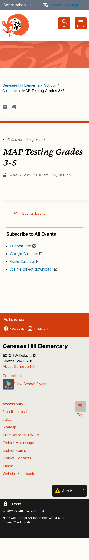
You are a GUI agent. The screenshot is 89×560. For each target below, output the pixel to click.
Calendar (9, 90)
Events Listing (33, 213)
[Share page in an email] (5, 107)
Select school (15, 5)
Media (8, 466)
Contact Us (12, 375)
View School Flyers (30, 384)
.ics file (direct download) (31, 269)
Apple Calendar (22, 261)
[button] (30, 5)
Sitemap (9, 427)
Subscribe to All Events (31, 234)
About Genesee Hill (19, 366)
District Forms (14, 450)
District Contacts (17, 458)
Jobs (7, 419)
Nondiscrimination (18, 411)
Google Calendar (24, 253)
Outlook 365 (20, 246)
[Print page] (14, 107)
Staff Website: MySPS (21, 435)
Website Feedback (18, 473)
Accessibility (13, 404)
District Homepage (18, 442)
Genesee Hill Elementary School (29, 85)
